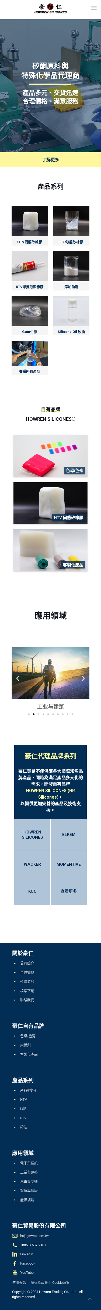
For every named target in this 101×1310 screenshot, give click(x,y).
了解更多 (50, 159)
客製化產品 (29, 1054)
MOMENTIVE (69, 864)
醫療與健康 (29, 1191)
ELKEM (68, 834)
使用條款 (19, 1283)
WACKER (32, 864)
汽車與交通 (29, 1181)
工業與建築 (29, 1172)
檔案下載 (27, 991)
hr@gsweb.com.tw (34, 1236)
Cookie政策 (61, 1283)
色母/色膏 (28, 1036)
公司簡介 (27, 963)
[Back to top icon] (90, 1299)
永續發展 (27, 982)
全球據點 (27, 972)
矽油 (23, 1127)
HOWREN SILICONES (32, 835)
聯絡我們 (27, 1000)
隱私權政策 (39, 1283)
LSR (23, 1109)
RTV (23, 1118)
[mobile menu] (93, 8)
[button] (17, 678)
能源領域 (27, 1200)
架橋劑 (25, 1045)
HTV (23, 1099)
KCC (32, 891)
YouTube (27, 1273)
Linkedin (26, 1254)
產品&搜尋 (28, 1090)
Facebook (27, 1263)
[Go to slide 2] (33, 714)
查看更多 (69, 891)
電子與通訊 (29, 1163)
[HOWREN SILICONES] (50, 8)
